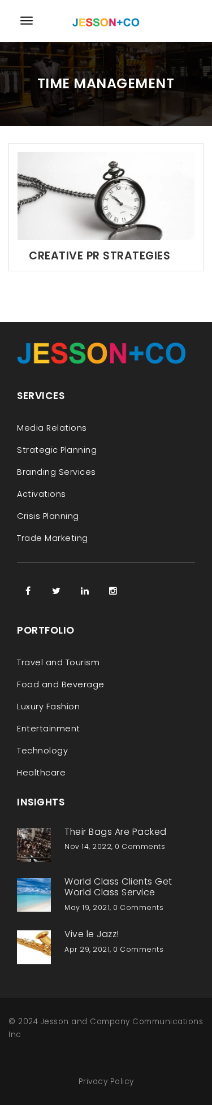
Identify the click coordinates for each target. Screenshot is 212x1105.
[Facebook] (28, 590)
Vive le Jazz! (91, 934)
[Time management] (106, 195)
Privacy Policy (106, 1081)
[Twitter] (56, 590)
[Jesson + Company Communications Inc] (106, 20)
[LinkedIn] (84, 590)
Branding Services (56, 472)
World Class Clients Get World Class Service (118, 887)
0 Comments (140, 846)
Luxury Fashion (48, 706)
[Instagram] (113, 590)
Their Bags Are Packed (115, 831)
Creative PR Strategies (99, 255)
